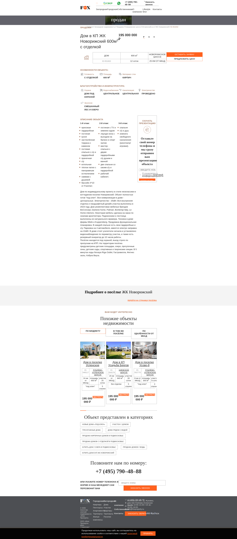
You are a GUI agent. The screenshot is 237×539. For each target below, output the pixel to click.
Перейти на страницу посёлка (142, 300)
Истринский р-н (148, 27)
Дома (106, 505)
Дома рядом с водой (117, 430)
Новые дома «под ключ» (93, 424)
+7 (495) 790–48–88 (131, 3)
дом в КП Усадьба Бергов (118, 364)
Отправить (147, 180)
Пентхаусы (98, 508)
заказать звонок (140, 488)
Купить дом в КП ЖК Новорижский (98, 453)
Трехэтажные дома (91, 430)
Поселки (107, 517)
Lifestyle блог (146, 10)
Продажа (120, 27)
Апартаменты (99, 511)
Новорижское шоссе (133, 27)
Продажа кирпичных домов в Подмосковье (102, 436)
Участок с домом (120, 424)
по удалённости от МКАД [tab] (144, 333)
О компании (137, 10)
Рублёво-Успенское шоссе (98, 372)
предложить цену (184, 59)
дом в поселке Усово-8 (144, 364)
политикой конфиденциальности (152, 175)
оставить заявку (184, 54)
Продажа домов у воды (134, 447)
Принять (148, 533)
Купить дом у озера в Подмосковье (99, 447)
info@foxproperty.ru (135, 509)
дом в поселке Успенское (92, 364)
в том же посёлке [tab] (118, 332)
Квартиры (97, 505)
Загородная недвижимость (104, 27)
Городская (112, 9)
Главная (90, 27)
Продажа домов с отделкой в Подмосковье (103, 441)
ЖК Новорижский (162, 27)
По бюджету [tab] (93, 331)
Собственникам (125, 9)
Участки (107, 508)
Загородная (101, 9)
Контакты (157, 9)
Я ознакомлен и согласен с (152, 175)
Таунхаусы (98, 514)
